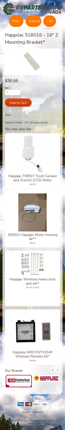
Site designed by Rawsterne (32, 426)
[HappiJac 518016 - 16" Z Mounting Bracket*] (32, 61)
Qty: (7, 88)
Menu (16, 21)
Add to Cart (18, 103)
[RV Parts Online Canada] (32, 13)
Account (34, 21)
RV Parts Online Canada (30, 420)
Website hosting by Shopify (32, 429)
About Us (38, 412)
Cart (50, 21)
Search (26, 412)
